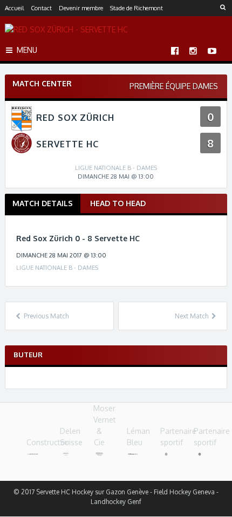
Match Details (42, 203)
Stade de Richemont (136, 8)
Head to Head (118, 203)
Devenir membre (81, 8)
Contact (41, 8)
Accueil (14, 8)
